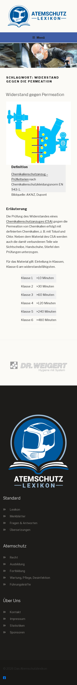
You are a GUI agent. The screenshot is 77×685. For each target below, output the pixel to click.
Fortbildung (17, 571)
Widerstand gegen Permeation (35, 94)
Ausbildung (17, 564)
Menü (41, 37)
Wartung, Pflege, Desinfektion (30, 578)
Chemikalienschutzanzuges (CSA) (29, 221)
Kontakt (15, 612)
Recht (14, 557)
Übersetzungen (20, 530)
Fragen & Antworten (23, 523)
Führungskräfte (20, 584)
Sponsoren (17, 632)
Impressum (17, 619)
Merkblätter (17, 516)
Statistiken (17, 625)
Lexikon (15, 509)
